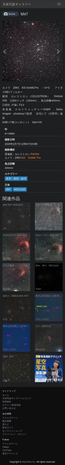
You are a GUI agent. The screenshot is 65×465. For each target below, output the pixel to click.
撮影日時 (10, 139)
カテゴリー (11, 173)
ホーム (5, 395)
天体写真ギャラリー (17, 4)
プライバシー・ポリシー (14, 434)
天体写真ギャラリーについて (16, 398)
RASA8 (35, 154)
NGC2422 (19, 189)
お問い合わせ (9, 408)
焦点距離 (10, 163)
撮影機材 (10, 149)
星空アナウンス (10, 453)
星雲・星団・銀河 (16, 178)
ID (6, 129)
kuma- (12, 14)
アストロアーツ (10, 417)
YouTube (6, 450)
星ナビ (5, 424)
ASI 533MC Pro (31, 157)
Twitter (5, 446)
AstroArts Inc (28, 461)
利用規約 (6, 401)
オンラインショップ (12, 430)
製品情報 (6, 420)
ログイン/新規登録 (11, 404)
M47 (8, 189)
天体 (7, 184)
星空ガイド (7, 427)
